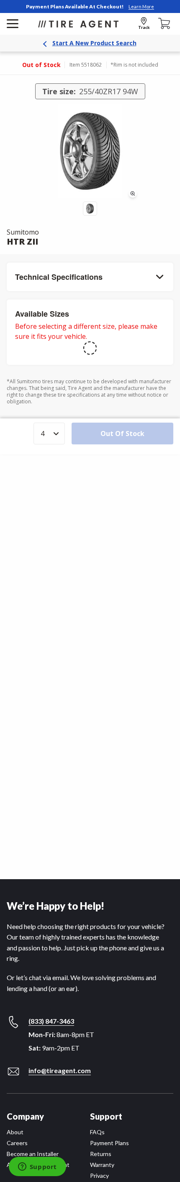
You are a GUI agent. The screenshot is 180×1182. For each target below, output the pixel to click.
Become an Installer (33, 1153)
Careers (17, 1142)
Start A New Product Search (94, 43)
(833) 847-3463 (51, 1021)
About (15, 1132)
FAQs (97, 1132)
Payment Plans (109, 1142)
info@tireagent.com (59, 1070)
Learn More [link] (141, 6)
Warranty (102, 1164)
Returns (100, 1153)
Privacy (99, 1175)
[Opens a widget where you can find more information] (37, 1167)
